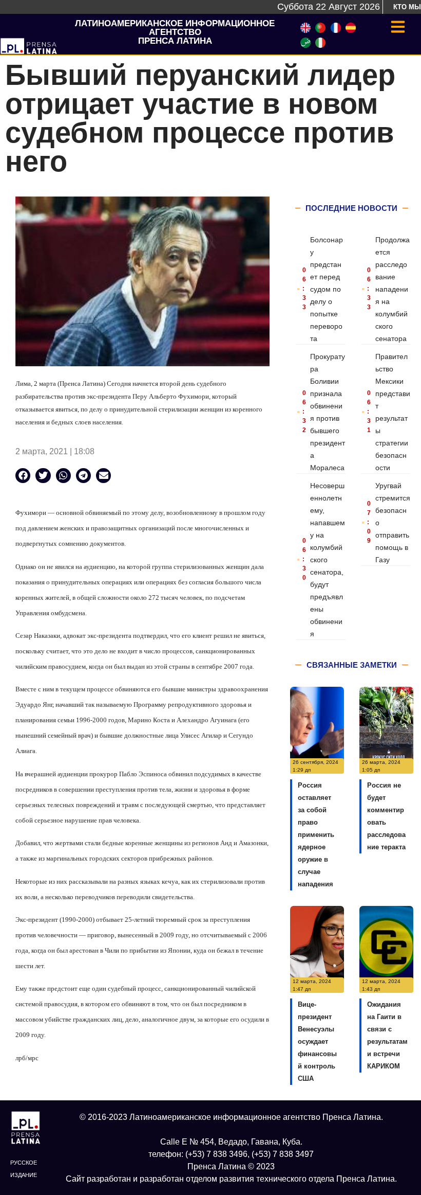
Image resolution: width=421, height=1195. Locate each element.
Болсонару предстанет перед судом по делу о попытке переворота (326, 289)
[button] (22, 475)
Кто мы (407, 7)
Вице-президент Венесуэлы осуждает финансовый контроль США (317, 1041)
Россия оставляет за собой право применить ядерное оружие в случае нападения (316, 834)
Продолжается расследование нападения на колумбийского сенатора (392, 289)
